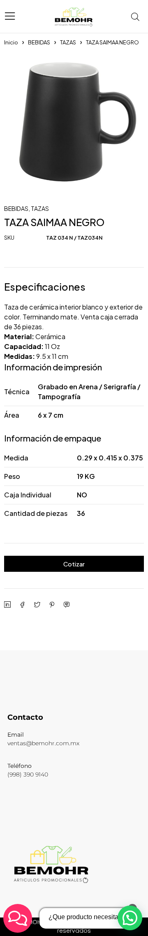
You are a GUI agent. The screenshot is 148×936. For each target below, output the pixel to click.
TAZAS (68, 42)
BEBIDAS (39, 42)
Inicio (11, 42)
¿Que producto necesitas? (87, 916)
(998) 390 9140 (27, 774)
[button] (130, 918)
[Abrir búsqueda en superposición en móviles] (137, 16)
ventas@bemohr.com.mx (43, 743)
